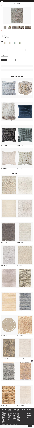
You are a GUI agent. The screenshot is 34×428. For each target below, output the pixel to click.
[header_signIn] (32, 3)
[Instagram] (28, 413)
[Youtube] (30, 415)
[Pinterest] (28, 415)
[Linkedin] (28, 417)
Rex (5, 5)
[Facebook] (30, 413)
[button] (2, 27)
